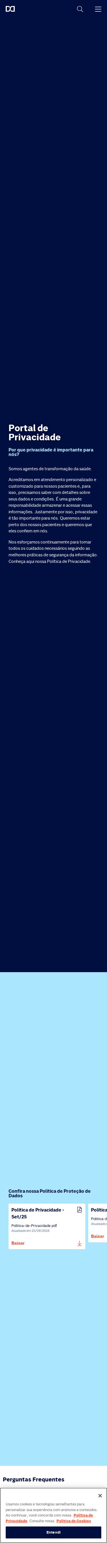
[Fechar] (100, 1495)
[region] (53, 1515)
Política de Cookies (73, 1520)
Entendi (53, 1532)
